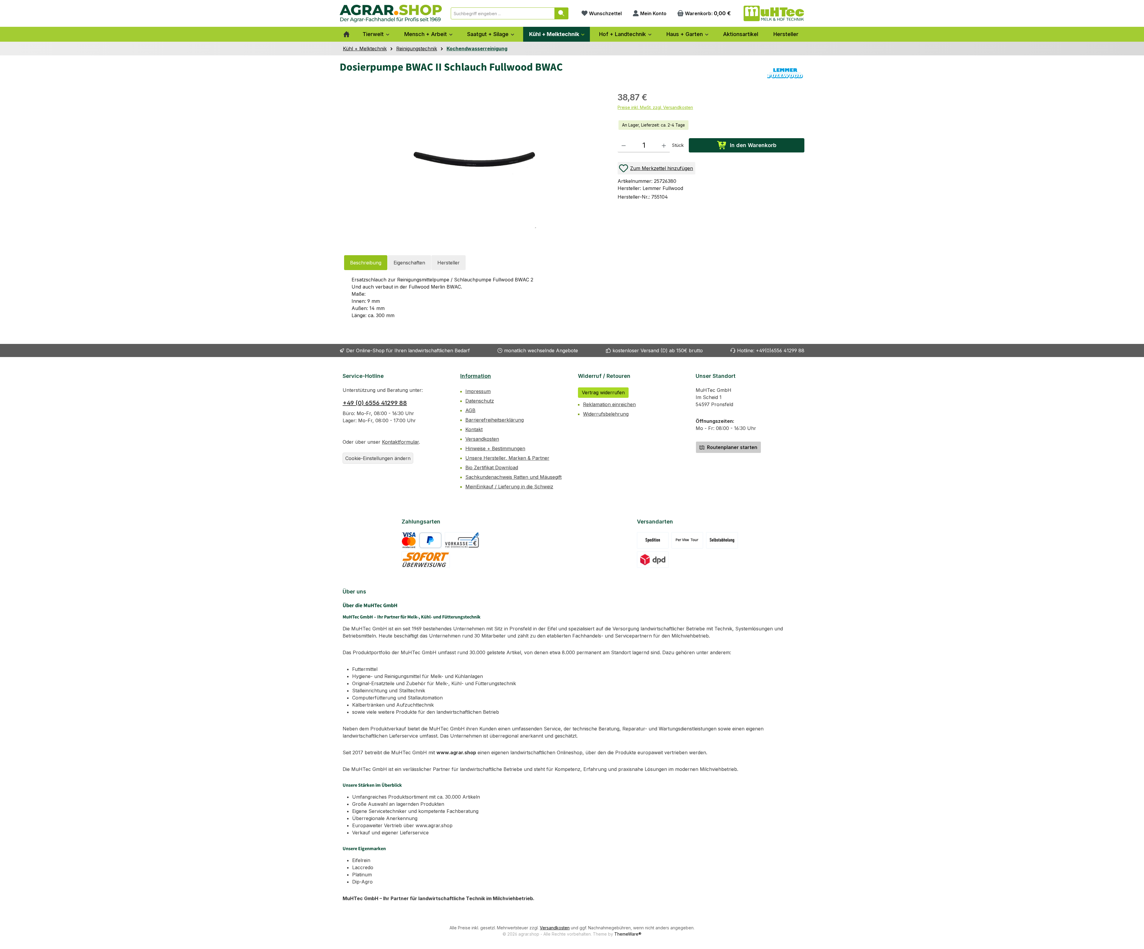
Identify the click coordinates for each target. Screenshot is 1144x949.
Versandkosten (482, 439)
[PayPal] (430, 540)
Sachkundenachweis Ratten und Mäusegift (513, 477)
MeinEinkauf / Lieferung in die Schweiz (509, 487)
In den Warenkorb (753, 145)
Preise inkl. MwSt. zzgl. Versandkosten (655, 107)
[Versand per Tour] (687, 540)
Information (475, 376)
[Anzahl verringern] (624, 145)
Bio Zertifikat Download (491, 467)
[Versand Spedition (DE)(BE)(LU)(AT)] (653, 540)
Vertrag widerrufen (603, 392)
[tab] (365, 262)
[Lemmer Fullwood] (785, 73)
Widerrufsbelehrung (606, 414)
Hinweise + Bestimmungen (495, 448)
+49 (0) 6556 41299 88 (375, 402)
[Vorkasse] (462, 540)
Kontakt (474, 429)
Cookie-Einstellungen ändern (378, 458)
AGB (470, 410)
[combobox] (503, 13)
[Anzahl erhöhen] (664, 145)
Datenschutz (479, 401)
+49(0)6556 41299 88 (780, 350)
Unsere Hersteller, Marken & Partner (507, 458)
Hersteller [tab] (448, 263)
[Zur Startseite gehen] (391, 13)
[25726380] (476, 166)
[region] (473, 165)
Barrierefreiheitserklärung (494, 420)
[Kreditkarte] (409, 540)
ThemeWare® (627, 933)
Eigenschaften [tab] (409, 263)
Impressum (478, 391)
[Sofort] (426, 559)
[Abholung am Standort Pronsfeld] (722, 540)
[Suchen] (561, 13)
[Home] (346, 34)
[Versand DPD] (653, 559)
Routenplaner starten (731, 447)
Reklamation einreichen (609, 404)
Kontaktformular (400, 442)
